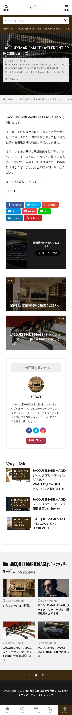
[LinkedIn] (14, 218)
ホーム (7, 712)
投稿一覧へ (35, 440)
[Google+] (50, 205)
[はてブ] (13, 211)
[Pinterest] (33, 218)
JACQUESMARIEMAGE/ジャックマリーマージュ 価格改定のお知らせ (49, 504)
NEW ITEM (9, 28)
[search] (65, 20)
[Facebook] (15, 205)
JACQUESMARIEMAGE (29, 28)
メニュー (36, 712)
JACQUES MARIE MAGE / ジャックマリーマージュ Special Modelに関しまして (18, 653)
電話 (50, 712)
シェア (22, 712)
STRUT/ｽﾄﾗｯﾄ (57, 64)
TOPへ (65, 712)
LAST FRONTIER (25, 71)
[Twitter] (33, 205)
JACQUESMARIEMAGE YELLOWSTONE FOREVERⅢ (50, 523)
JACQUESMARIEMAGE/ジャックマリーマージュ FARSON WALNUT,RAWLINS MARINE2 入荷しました (49, 479)
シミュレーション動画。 (17, 605)
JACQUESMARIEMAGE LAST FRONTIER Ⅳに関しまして (53, 651)
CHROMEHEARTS (53, 28)
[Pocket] (29, 211)
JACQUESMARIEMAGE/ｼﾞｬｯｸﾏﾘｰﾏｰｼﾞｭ (28, 64)
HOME (10, 99)
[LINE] (44, 211)
